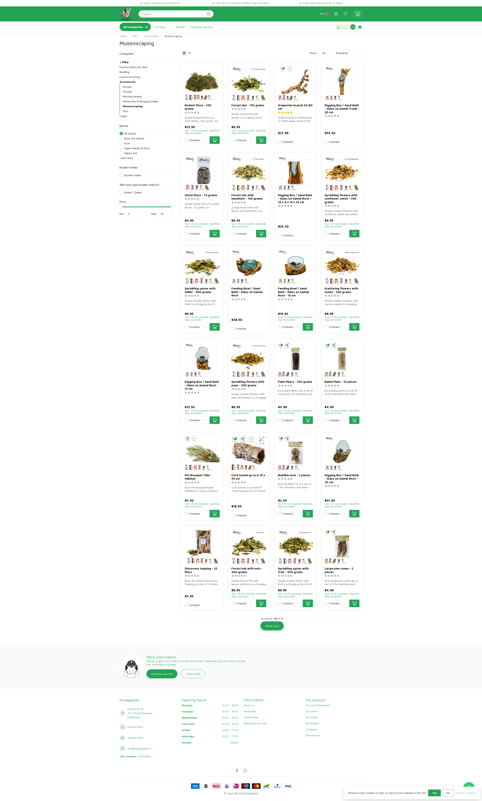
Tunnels (127, 91)
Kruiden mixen (132, 175)
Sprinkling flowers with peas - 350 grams (247, 383)
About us (249, 705)
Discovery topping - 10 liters (201, 570)
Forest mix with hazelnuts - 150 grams (247, 196)
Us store (160, 27)
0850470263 (135, 727)
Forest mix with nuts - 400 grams (247, 570)
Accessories (151, 36)
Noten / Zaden (133, 192)
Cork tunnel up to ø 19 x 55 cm (248, 476)
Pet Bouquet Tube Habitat (197, 476)
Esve (127, 143)
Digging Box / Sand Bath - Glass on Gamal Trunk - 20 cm (342, 108)
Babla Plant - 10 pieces (341, 381)
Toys (125, 111)
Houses (127, 86)
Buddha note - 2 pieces (294, 475)
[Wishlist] (345, 14)
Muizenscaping (173, 36)
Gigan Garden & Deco (137, 148)
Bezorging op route (255, 723)
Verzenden (250, 711)
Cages (123, 116)
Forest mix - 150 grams (247, 105)
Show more (272, 625)
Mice (135, 36)
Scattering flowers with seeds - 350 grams (341, 290)
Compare (194, 140)
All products (313, 735)
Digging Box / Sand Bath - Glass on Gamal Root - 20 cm (342, 478)
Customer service (201, 27)
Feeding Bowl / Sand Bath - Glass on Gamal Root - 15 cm (293, 292)
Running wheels (132, 96)
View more (126, 157)
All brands (130, 133)
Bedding (124, 72)
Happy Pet (130, 153)
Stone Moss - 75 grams (201, 195)
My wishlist (312, 723)
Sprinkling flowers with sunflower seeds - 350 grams (341, 198)
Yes (434, 792)
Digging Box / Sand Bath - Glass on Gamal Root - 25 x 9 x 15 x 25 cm (295, 198)
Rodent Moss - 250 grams (198, 106)
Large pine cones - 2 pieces (339, 570)
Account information (318, 705)
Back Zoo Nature (134, 138)
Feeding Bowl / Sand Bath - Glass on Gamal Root (246, 292)
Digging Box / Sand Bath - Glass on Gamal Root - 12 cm (202, 385)
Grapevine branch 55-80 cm (295, 106)
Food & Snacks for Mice (133, 67)
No (448, 792)
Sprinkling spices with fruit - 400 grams (293, 570)
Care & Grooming (130, 76)
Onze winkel (193, 673)
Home (123, 36)
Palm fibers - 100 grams (295, 381)
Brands (180, 27)
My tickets (312, 717)
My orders (312, 711)
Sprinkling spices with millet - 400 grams (200, 290)
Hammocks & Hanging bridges (141, 101)
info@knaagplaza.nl (139, 748)
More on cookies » (465, 793)
